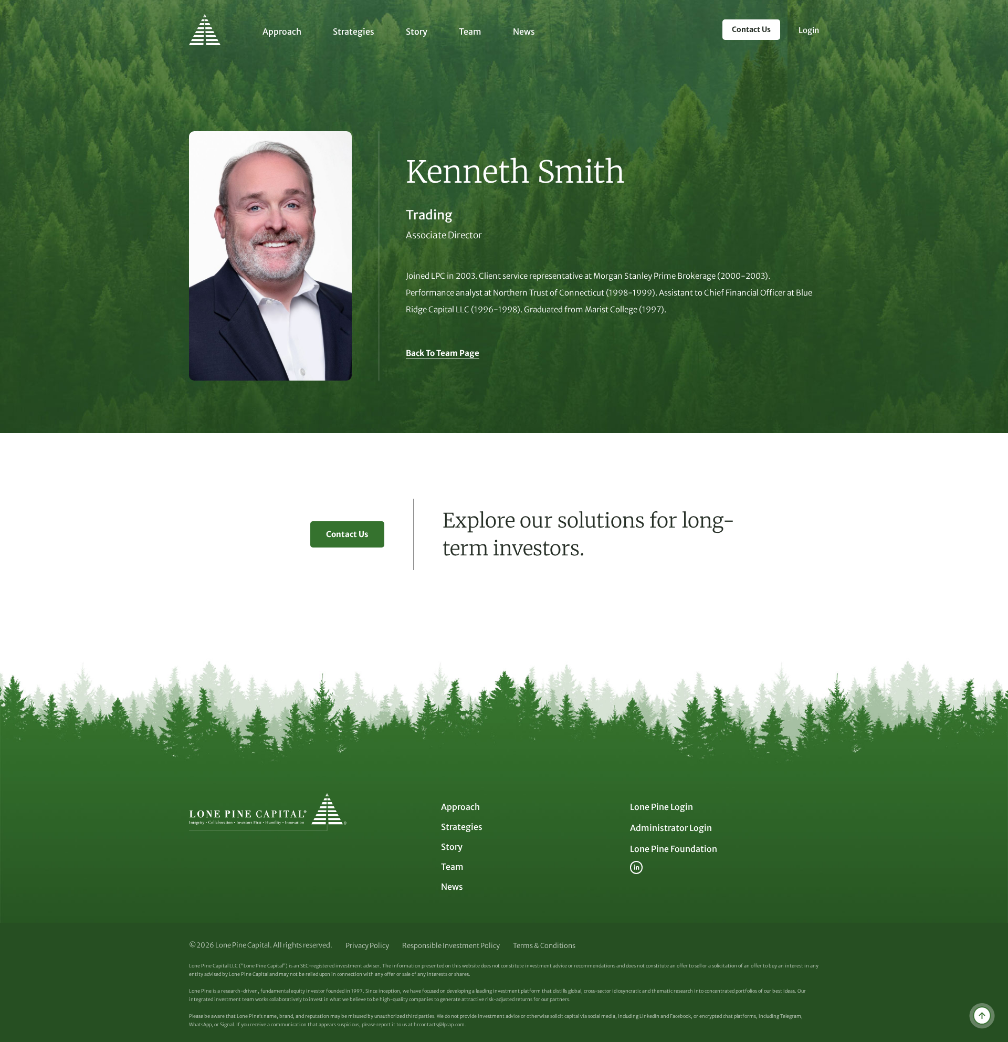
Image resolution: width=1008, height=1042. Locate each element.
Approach (281, 31)
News (524, 31)
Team (470, 31)
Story (416, 31)
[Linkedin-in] (636, 867)
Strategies (353, 31)
